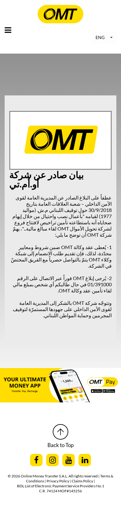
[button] (104, 37)
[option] (60, 385)
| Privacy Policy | (58, 481)
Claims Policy (83, 481)
